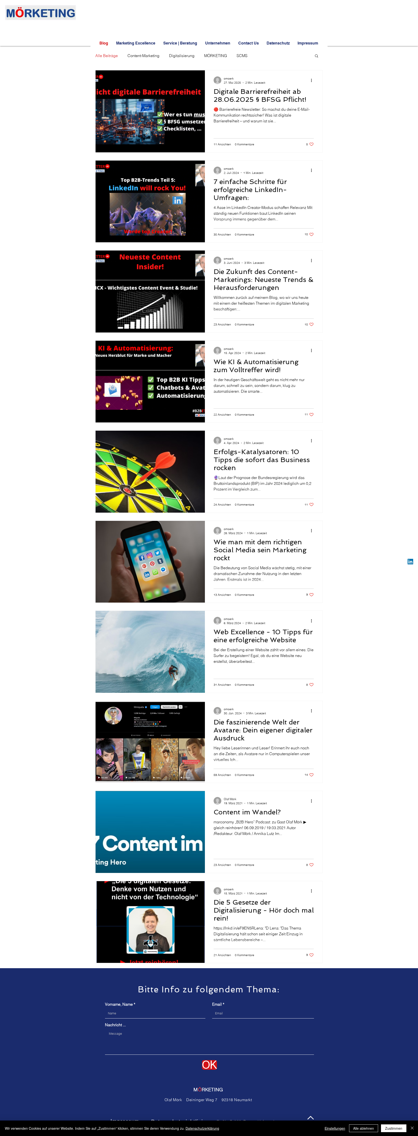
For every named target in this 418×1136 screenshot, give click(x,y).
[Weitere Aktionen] (313, 80)
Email (217, 1004)
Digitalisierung (181, 55)
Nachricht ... (115, 1025)
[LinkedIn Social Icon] (410, 561)
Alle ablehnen (363, 1128)
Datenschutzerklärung (202, 1128)
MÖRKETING (215, 55)
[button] (316, 56)
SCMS (242, 55)
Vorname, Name (119, 1004)
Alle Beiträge (106, 55)
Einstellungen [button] (335, 1128)
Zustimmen (393, 1128)
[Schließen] (412, 1128)
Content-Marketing (143, 55)
